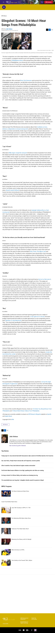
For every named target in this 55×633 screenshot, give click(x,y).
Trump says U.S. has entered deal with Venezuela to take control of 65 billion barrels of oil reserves (27, 456)
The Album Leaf (41, 251)
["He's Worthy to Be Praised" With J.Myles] (6, 563)
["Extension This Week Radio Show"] (6, 531)
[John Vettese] (4, 438)
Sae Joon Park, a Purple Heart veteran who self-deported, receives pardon (20, 460)
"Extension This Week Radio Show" (20, 528)
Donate (49, 2)
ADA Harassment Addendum (24, 619)
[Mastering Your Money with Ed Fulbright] (6, 542)
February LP (13, 320)
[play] (4, 7)
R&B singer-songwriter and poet (18, 153)
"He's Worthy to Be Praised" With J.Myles (21, 560)
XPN (12, 419)
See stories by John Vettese (17, 445)
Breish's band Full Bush (12, 190)
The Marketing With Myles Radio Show (21, 518)
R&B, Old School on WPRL (17, 550)
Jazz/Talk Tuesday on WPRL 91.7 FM (20, 507)
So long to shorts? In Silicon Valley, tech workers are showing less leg (19, 475)
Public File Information (34, 619)
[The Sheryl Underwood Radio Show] (6, 493)
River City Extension (26, 80)
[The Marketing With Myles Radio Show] (6, 520)
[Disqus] (27, 594)
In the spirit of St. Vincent (37, 316)
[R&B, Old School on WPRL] (6, 552)
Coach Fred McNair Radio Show (9, 501)
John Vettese (9, 29)
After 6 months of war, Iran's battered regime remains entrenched (18, 465)
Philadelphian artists (17, 60)
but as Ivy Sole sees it (44, 279)
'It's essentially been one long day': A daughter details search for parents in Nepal (22, 480)
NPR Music (4, 16)
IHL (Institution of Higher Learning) (24, 622)
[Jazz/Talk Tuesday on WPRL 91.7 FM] (6, 510)
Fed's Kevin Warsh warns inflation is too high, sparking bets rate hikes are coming (22, 470)
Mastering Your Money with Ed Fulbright (21, 539)
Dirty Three (33, 251)
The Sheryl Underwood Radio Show (20, 491)
